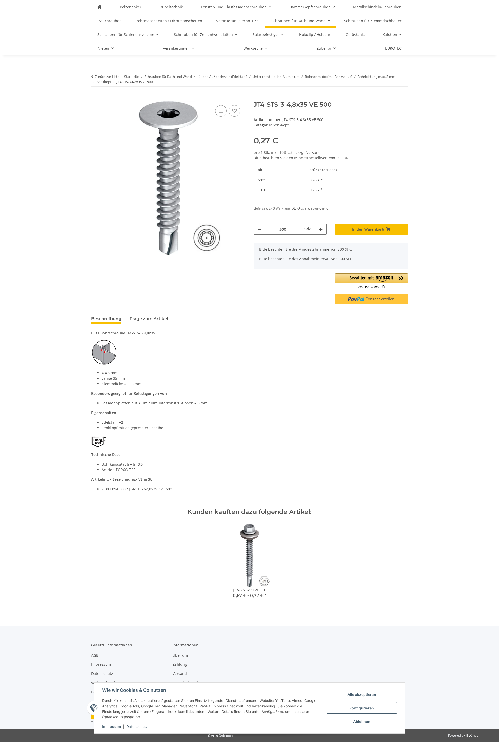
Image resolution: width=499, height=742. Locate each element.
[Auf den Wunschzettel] (234, 111)
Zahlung (180, 664)
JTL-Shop (472, 735)
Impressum (111, 726)
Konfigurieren (362, 708)
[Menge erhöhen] (320, 229)
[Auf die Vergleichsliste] (221, 111)
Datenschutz (137, 726)
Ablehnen (361, 721)
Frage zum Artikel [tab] (149, 318)
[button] (371, 281)
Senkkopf (281, 125)
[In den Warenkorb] (95, 98)
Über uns (181, 655)
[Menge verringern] (259, 229)
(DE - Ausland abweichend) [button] (310, 208)
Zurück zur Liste (107, 76)
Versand (313, 152)
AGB (95, 655)
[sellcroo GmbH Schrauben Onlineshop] (99, 7)
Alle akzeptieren (361, 694)
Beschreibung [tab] (106, 318)
